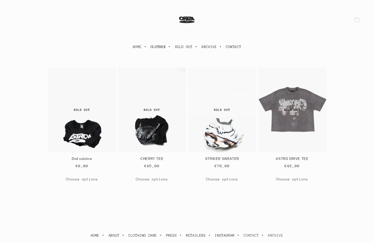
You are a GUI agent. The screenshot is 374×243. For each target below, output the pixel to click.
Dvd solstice (82, 159)
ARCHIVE (209, 47)
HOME (137, 47)
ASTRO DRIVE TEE (292, 159)
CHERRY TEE (151, 159)
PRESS (171, 235)
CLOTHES (158, 47)
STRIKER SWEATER (222, 159)
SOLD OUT (184, 47)
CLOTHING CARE (142, 235)
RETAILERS (196, 235)
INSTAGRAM (224, 235)
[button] (356, 19)
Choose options (82, 179)
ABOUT (114, 235)
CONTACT (233, 47)
